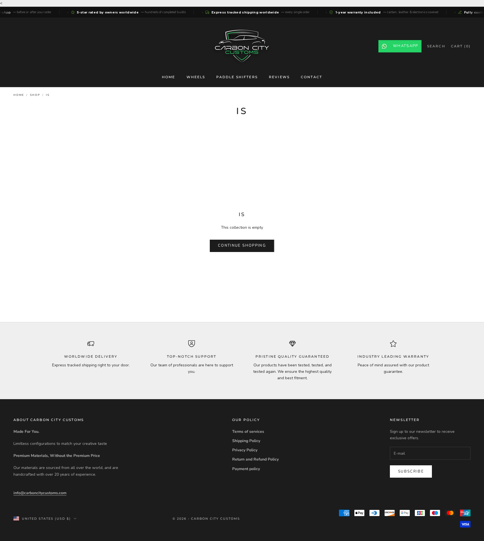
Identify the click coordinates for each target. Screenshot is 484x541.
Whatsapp (405, 45)
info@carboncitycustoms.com (39, 493)
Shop (35, 95)
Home (168, 77)
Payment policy (246, 468)
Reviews (279, 77)
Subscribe (411, 471)
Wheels (196, 77)
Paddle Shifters (236, 77)
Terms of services (248, 431)
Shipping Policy (246, 440)
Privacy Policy (244, 450)
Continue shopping (242, 245)
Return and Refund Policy (255, 459)
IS (48, 95)
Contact (311, 77)
